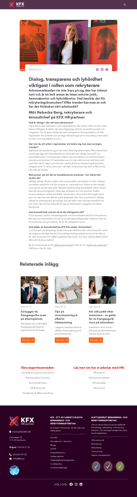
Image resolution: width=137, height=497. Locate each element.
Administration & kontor (37, 378)
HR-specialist (99, 383)
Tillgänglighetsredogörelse (62, 460)
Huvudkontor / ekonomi (60, 442)
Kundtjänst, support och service (37, 373)
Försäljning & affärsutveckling (37, 393)
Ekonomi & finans (38, 383)
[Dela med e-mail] (106, 69)
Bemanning (96, 444)
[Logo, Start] (16, 5)
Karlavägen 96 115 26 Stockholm (17, 438)
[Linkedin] (81, 484)
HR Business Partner (99, 378)
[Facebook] (71, 484)
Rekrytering (96, 448)
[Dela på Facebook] (97, 69)
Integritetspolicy (57, 453)
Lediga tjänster (57, 457)
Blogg (53, 445)
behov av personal (96, 245)
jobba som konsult (63, 245)
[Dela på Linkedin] (102, 69)
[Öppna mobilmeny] (125, 5)
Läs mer (26, 340)
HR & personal (37, 388)
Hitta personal (97, 440)
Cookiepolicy (56, 464)
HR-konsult (99, 388)
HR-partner (99, 373)
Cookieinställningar (58, 468)
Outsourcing (96, 452)
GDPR (53, 449)
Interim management (100, 455)
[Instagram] (76, 484)
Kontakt (53, 438)
